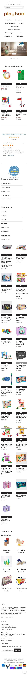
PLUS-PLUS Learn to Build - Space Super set (21, 367)
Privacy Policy (10, 660)
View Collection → (5, 239)
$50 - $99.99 (4, 223)
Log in (9, 2)
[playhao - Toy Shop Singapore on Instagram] (7, 617)
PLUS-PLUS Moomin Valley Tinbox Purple (20, 343)
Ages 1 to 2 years (5, 187)
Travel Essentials (14, 26)
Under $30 (3, 215)
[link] (14, 161)
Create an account (16, 2)
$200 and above (5, 231)
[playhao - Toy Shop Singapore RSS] (12, 617)
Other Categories (10, 33)
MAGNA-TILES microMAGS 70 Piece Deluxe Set (6, 114)
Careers (10, 659)
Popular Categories (13, 29)
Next (26, 49)
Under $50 (3, 219)
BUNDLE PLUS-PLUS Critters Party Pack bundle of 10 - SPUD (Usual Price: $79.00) (6, 444)
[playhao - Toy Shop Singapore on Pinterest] (10, 617)
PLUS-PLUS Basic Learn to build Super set (20, 391)
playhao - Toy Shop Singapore (17, 662)
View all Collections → (6, 535)
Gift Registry (19, 36)
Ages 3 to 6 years (5, 191)
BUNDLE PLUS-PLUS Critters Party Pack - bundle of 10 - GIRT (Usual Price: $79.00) (6, 471)
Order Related (9, 36)
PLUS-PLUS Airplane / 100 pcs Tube (21, 114)
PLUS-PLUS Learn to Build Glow (21, 495)
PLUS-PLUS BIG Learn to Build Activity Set (5, 416)
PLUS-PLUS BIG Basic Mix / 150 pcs (21, 469)
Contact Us (20, 659)
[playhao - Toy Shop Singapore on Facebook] (4, 617)
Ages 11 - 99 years (5, 199)
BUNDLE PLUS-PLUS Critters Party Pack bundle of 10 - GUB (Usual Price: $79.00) (21, 444)
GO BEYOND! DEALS (10, 23)
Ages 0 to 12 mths (5, 183)
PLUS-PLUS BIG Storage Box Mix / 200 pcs (21, 319)
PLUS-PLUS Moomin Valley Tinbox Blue (5, 367)
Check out (19, 4)
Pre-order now (19, 20)
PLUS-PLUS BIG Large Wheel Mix (6, 342)
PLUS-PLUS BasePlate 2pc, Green (20, 87)
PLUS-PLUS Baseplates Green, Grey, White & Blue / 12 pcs (6, 391)
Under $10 (3, 212)
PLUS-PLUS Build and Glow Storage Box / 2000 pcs (6, 319)
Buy (7, 84)
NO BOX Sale (8, 20)
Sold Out (21, 363)
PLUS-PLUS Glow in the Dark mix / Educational (21, 258)
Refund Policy (17, 660)
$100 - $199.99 (5, 227)
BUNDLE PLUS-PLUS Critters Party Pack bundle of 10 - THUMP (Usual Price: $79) (21, 417)
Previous (2, 49)
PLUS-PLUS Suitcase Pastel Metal (5, 520)
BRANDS (21, 23)
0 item (11, 4)
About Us (15, 659)
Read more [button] (11, 155)
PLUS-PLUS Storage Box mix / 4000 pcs (6, 289)
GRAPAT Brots (5, 86)
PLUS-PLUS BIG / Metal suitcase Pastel (6, 496)
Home (20, 33)
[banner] (14, 14)
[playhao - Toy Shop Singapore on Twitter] (2, 617)
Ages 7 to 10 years (5, 195)
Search (5, 659)
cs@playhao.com (9, 638)
